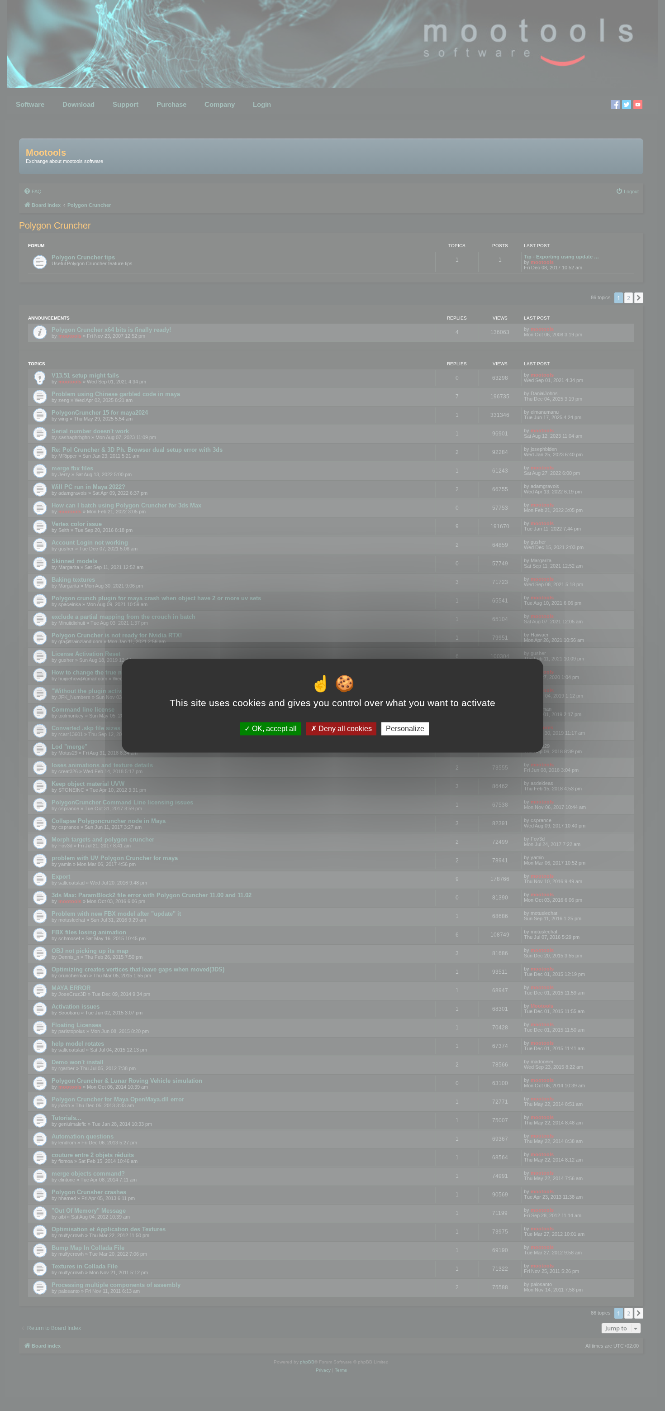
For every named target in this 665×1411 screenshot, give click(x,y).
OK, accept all (273, 728)
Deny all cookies (344, 728)
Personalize (405, 728)
